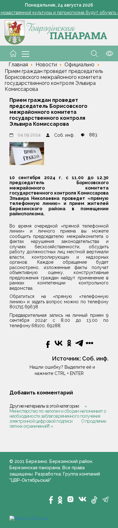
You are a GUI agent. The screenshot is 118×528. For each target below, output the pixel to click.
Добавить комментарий (41, 393)
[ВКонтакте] (82, 498)
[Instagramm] (70, 499)
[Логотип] (56, 32)
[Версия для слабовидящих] (105, 53)
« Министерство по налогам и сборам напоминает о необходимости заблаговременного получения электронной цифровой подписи (57, 414)
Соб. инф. (64, 135)
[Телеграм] (105, 499)
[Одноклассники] (60, 500)
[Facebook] (51, 500)
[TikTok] (94, 500)
